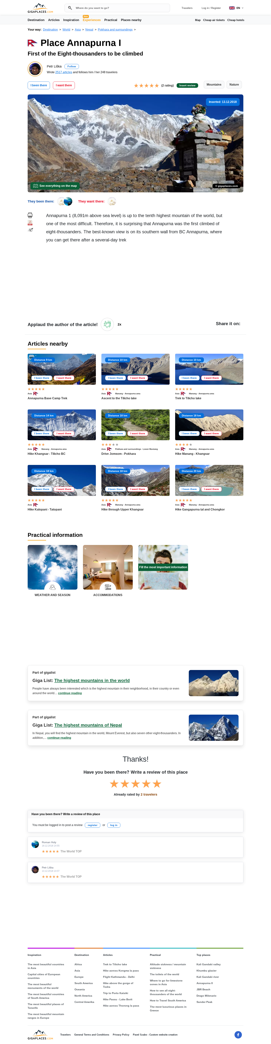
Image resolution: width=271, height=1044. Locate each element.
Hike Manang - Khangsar (192, 453)
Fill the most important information (163, 567)
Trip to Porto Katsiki (115, 993)
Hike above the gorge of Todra (118, 985)
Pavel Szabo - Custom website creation (155, 1034)
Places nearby (131, 20)
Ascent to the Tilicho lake (119, 398)
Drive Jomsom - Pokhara (118, 453)
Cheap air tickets (214, 20)
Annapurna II (205, 983)
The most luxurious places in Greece (168, 1008)
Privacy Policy (121, 1034)
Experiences (92, 20)
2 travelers (149, 794)
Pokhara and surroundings (128, 449)
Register (216, 7)
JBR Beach (203, 989)
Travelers (187, 7)
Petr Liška (47, 867)
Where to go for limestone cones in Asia (166, 982)
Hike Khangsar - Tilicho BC (46, 453)
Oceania (79, 989)
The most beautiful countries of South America (46, 996)
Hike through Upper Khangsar (122, 509)
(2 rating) (167, 85)
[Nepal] (37, 393)
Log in (205, 7)
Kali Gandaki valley (209, 964)
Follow (71, 66)
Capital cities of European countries (44, 976)
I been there (39, 85)
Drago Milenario (206, 995)
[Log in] (107, 324)
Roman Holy (49, 842)
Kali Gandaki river (208, 976)
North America (83, 995)
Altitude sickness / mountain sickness (168, 966)
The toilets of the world (164, 974)
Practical (110, 20)
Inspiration (71, 20)
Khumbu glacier (206, 970)
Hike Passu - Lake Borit (117, 999)
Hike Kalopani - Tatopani (45, 509)
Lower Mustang (150, 449)
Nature (234, 84)
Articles (54, 20)
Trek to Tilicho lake (188, 398)
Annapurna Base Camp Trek (47, 398)
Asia (30, 393)
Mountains (214, 84)
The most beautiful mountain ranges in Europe (46, 1016)
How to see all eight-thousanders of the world (166, 992)
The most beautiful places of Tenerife (46, 1006)
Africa (78, 964)
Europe (79, 976)
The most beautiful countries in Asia (46, 966)
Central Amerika (84, 1001)
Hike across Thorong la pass (121, 1005)
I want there (64, 85)
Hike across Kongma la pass (121, 970)
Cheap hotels (235, 20)
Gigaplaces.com (40, 8)
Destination (36, 20)
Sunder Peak (204, 1001)
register (92, 825)
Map (198, 20)
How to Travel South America (168, 1000)
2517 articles (63, 72)
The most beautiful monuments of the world (43, 986)
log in (113, 825)
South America (83, 983)
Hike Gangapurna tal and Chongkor (200, 509)
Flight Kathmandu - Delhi (119, 976)
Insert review (187, 85)
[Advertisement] (144, 280)
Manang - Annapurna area (127, 393)
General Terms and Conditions (91, 1034)
